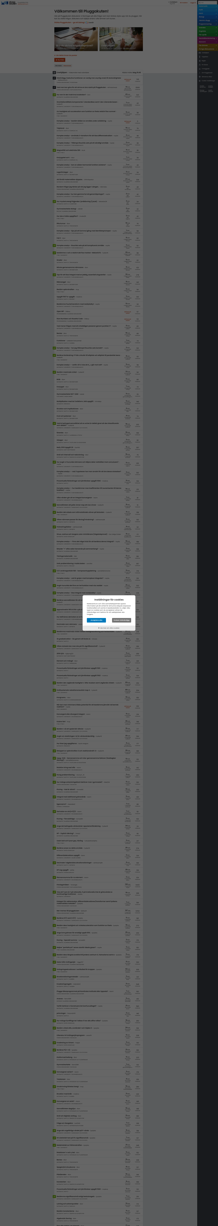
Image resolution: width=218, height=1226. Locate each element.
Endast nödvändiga (122, 620)
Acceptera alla (96, 620)
